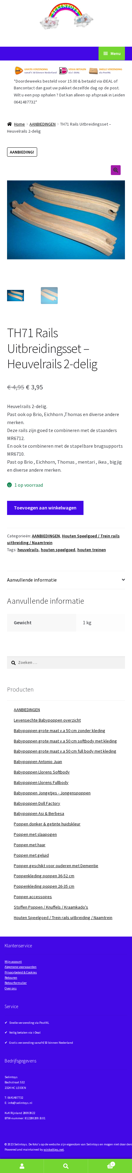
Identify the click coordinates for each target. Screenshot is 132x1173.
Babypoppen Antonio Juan (38, 761)
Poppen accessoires (33, 896)
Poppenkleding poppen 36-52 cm (44, 876)
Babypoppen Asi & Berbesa (39, 813)
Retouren (11, 978)
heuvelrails (28, 549)
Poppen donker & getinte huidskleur (47, 824)
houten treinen (91, 549)
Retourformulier (16, 983)
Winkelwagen (101, 1163)
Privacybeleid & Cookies (21, 972)
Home (19, 124)
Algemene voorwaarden (21, 967)
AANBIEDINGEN (42, 124)
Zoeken (66, 1166)
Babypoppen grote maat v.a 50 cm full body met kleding (65, 751)
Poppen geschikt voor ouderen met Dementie (56, 865)
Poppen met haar (29, 845)
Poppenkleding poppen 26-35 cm (44, 886)
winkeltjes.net (54, 1150)
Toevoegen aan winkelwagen (45, 508)
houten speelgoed (58, 549)
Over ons (11, 988)
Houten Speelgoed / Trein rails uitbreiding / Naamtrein (63, 917)
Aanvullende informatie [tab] (32, 580)
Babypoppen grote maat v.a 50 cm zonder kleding (59, 730)
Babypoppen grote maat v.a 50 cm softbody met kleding (65, 741)
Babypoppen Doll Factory (37, 803)
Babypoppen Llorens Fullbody (41, 782)
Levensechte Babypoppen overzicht (47, 720)
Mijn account (13, 962)
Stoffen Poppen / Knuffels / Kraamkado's (51, 907)
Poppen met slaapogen (35, 834)
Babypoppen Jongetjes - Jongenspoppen (52, 793)
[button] (116, 170)
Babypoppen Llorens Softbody (42, 772)
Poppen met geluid (31, 855)
